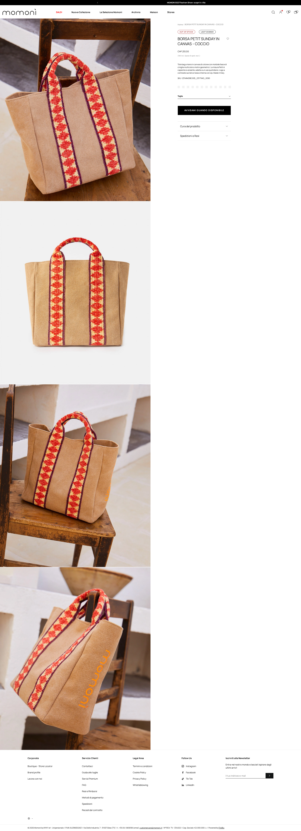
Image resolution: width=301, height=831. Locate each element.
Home (180, 24)
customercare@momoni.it (151, 827)
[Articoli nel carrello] (296, 12)
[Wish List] (288, 12)
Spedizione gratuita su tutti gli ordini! (150, 2)
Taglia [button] (180, 96)
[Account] (280, 12)
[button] (150, 2)
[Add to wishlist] (228, 38)
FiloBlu (221, 827)
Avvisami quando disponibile (204, 110)
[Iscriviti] (269, 775)
